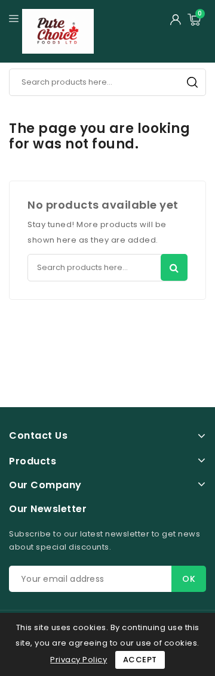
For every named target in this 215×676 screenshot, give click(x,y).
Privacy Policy (78, 659)
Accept (140, 659)
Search (192, 82)
